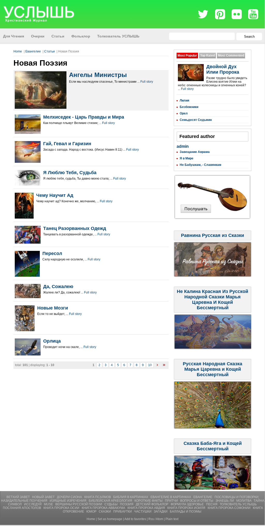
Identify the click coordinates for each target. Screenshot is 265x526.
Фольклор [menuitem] (80, 36)
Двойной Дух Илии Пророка (222, 69)
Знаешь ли (225, 500)
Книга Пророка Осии (61, 508)
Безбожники (189, 107)
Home (17, 51)
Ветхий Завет (18, 497)
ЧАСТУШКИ (143, 511)
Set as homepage (109, 519)
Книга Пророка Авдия (146, 508)
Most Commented (231, 55)
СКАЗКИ (105, 511)
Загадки (161, 511)
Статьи (49, 51)
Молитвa (244, 500)
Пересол (52, 253)
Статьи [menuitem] (57, 36)
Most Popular (187, 55)
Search (249, 36)
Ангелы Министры (98, 74)
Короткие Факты (148, 500)
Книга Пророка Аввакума (104, 508)
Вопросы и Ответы (197, 500)
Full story (146, 81)
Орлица (52, 341)
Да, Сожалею (58, 286)
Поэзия (127, 504)
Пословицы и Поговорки (237, 497)
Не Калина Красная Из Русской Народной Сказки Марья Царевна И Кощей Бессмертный (212, 299)
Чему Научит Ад (54, 195)
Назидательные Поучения (24, 500)
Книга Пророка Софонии (229, 508)
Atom (159, 519)
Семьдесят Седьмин (196, 120)
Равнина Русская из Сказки (212, 235)
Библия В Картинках (131, 497)
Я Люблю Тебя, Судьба (69, 172)
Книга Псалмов (98, 497)
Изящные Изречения (68, 500)
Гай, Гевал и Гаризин (67, 143)
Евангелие (33, 51)
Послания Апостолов (22, 508)
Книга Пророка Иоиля (186, 508)
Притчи (172, 500)
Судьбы (111, 504)
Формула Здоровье (188, 504)
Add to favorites (135, 519)
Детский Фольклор (152, 504)
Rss (151, 519)
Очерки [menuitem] (37, 36)
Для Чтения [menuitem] (13, 36)
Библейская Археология (111, 500)
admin (183, 146)
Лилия (184, 100)
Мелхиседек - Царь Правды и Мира (83, 117)
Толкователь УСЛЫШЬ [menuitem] (118, 36)
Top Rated (207, 55)
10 (150, 365)
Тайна (259, 500)
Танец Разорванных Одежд (74, 228)
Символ (15, 504)
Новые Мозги (52, 308)
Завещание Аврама (195, 152)
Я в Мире (186, 158)
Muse (49, 504)
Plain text (171, 519)
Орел (184, 113)
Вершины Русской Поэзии (79, 504)
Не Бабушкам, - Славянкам (200, 165)
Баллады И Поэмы (185, 511)
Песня (212, 504)
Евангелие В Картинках (171, 497)
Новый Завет (43, 497)
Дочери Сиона (70, 497)
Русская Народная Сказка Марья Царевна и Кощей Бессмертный (212, 369)
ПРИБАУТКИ (123, 511)
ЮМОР (91, 511)
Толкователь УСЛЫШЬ (238, 504)
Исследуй (33, 504)
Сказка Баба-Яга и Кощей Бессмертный (213, 446)
